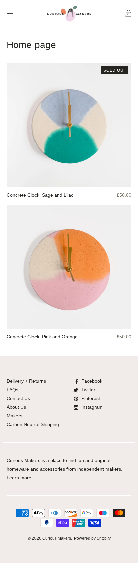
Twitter (88, 389)
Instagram (92, 407)
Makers (14, 415)
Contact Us (18, 398)
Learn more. (20, 477)
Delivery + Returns (26, 381)
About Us (16, 407)
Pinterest (90, 398)
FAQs (12, 389)
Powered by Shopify (92, 538)
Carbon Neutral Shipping (33, 424)
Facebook (91, 381)
